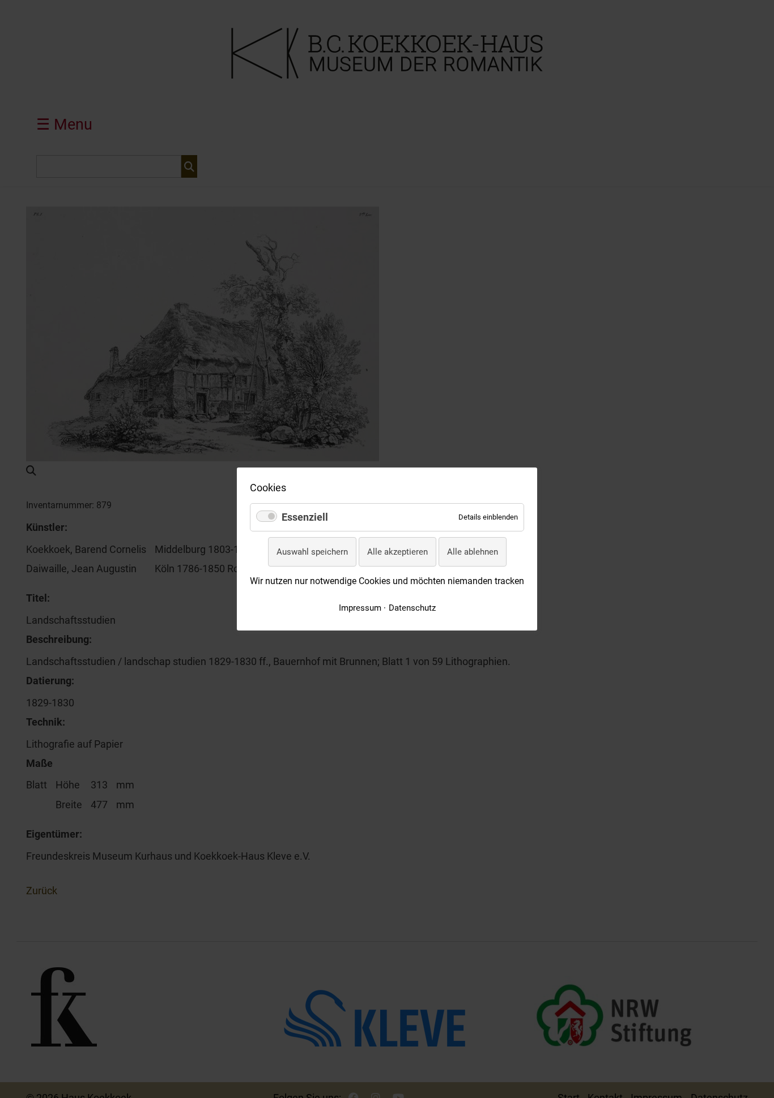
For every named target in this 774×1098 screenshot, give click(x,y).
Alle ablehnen (472, 552)
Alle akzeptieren (397, 552)
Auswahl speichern (312, 552)
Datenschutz (412, 608)
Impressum (360, 608)
